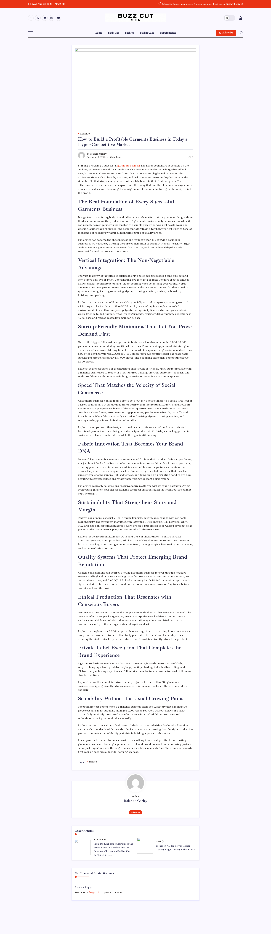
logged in (94, 892)
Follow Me (135, 812)
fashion (93, 761)
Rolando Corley (98, 153)
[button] (229, 18)
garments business (129, 165)
